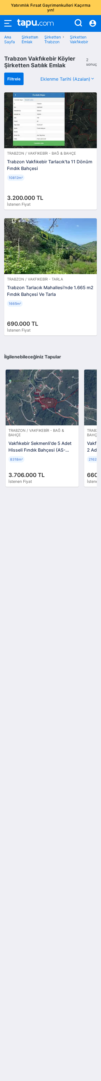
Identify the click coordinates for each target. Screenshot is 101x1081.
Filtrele (13, 78)
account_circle (93, 23)
